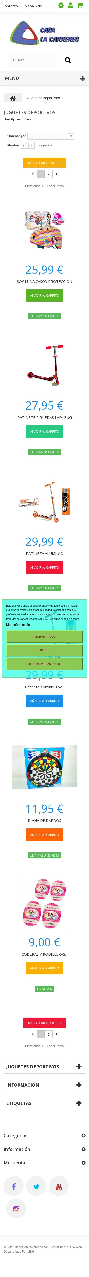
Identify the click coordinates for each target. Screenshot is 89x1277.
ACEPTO (44, 650)
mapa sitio (33, 5)
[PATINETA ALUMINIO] (44, 501)
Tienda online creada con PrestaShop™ (41, 1247)
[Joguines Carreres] (44, 33)
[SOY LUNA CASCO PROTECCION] (44, 229)
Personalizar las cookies (44, 664)
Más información (18, 624)
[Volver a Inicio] (13, 97)
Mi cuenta (14, 1163)
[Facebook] (14, 1186)
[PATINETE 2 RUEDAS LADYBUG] (44, 365)
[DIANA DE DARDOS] (44, 770)
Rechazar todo (44, 636)
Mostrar (13, 145)
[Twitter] (36, 1186)
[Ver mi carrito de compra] (81, 5)
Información (22, 1085)
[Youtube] (59, 1186)
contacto (10, 5)
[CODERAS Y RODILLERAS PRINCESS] (44, 904)
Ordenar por (16, 135)
